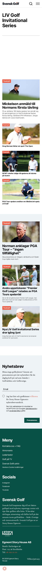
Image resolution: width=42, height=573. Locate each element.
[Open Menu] (38, 4)
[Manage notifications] (4, 568)
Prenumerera (32, 420)
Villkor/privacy (33, 558)
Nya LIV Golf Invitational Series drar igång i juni (20, 331)
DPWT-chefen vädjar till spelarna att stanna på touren (19, 174)
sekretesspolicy (31, 408)
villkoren (34, 396)
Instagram (6, 483)
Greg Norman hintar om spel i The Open (17, 146)
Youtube (5, 490)
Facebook (6, 486)
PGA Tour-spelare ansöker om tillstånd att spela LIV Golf (20, 202)
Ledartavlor (7, 455)
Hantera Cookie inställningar (13, 467)
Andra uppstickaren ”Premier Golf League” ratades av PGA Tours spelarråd (19, 291)
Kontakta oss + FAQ (11, 446)
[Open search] (30, 4)
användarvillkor (15, 411)
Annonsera (7, 450)
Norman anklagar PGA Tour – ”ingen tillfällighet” (19, 249)
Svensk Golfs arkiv (10, 463)
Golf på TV (7, 459)
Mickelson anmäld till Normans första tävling (20, 105)
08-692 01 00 (11, 552)
